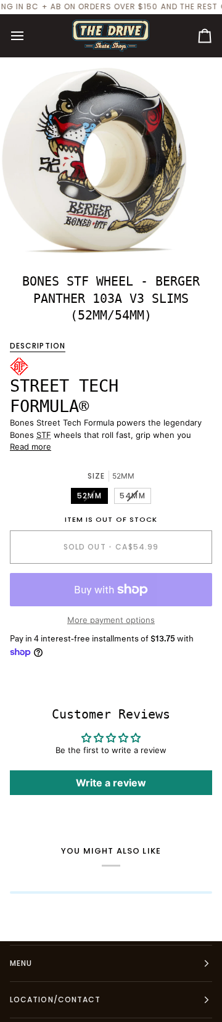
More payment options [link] (111, 620)
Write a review (111, 783)
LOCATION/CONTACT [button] (55, 999)
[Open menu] (28, 35)
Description (37, 345)
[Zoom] (23, 231)
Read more (30, 446)
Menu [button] (21, 963)
